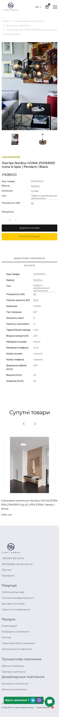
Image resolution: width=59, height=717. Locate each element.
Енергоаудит (9, 625)
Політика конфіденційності (18, 598)
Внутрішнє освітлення (18, 25)
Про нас (6, 569)
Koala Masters (43, 707)
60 (32, 203)
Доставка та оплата (13, 603)
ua (37, 7)
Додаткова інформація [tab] (29, 258)
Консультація (29, 236)
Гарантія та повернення (16, 609)
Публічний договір (13, 592)
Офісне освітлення (13, 666)
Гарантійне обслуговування (18, 643)
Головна (6, 21)
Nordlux (35, 186)
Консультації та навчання (17, 649)
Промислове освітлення (21, 659)
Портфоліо (8, 575)
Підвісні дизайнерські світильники (44, 197)
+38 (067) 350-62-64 (13, 558)
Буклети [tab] (29, 265)
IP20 (35, 300)
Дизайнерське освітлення (29, 21)
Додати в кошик (29, 228)
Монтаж (6, 637)
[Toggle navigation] (55, 7)
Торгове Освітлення (14, 671)
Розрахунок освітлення (15, 631)
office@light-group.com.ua (17, 564)
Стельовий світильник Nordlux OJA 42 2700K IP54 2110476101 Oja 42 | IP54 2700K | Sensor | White (29, 504)
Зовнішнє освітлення (14, 689)
